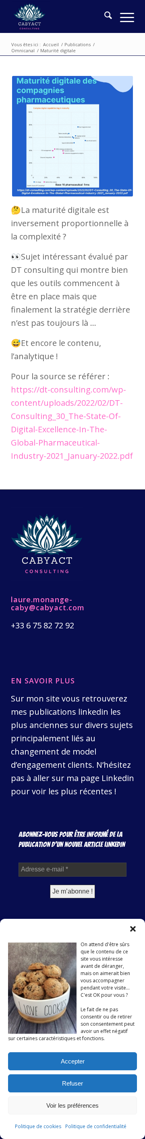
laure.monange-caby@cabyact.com (48, 603)
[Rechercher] (104, 16)
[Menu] (123, 16)
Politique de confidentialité (95, 1126)
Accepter (73, 1061)
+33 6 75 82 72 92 (42, 625)
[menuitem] (104, 16)
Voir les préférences (72, 1105)
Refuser (72, 1083)
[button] (133, 929)
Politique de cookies (38, 1126)
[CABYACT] (60, 16)
